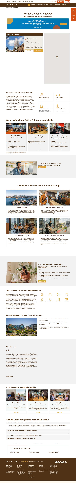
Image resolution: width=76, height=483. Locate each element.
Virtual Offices (45, 4)
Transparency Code (20, 473)
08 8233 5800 (54, 1)
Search (31, 1)
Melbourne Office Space (54, 467)
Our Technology (64, 4)
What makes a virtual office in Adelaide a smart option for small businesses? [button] (38, 423)
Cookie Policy (30, 473)
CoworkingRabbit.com (32, 467)
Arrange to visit (73, 19)
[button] (14, 50)
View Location (38, 50)
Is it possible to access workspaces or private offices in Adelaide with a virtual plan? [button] (38, 435)
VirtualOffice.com (31, 468)
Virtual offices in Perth (14, 452)
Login (68, 1)
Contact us (41, 466)
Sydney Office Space (53, 466)
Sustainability (19, 468)
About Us (8, 1)
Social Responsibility (20, 470)
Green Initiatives (20, 471)
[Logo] (12, 4)
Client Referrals (41, 471)
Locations (33, 4)
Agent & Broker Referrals (43, 470)
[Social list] (56, 462)
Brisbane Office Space (54, 468)
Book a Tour (42, 281)
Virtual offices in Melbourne (34, 451)
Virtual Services (59, 444)
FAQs (29, 470)
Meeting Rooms (57, 4)
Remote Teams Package (10, 471)
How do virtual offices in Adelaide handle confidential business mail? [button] (38, 438)
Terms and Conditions (32, 471)
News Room (19, 474)
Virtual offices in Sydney (15, 451)
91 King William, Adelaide (13, 34)
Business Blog (14, 1)
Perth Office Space (53, 470)
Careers (19, 1)
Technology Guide (31, 477)
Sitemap (29, 474)
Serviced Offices (39, 4)
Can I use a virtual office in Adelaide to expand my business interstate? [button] (38, 430)
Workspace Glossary (31, 476)
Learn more (16, 412)
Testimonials (19, 467)
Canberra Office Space (54, 471)
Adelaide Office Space (53, 472)
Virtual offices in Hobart (53, 452)
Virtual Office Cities (17, 444)
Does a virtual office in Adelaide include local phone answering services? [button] (38, 433)
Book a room (41, 468)
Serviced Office (16, 403)
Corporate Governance (21, 472)
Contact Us (73, 15)
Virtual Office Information (38, 444)
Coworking (51, 4)
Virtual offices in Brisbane (53, 451)
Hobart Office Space (53, 473)
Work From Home (9, 472)
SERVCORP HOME (25, 1)
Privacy (29, 472)
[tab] (38, 423)
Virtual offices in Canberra (34, 452)
